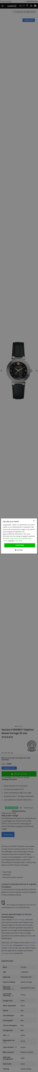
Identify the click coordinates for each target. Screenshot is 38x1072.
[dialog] (19, 536)
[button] (19, 550)
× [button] (34, 520)
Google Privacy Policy (16, 538)
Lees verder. (19, 541)
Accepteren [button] (20, 545)
